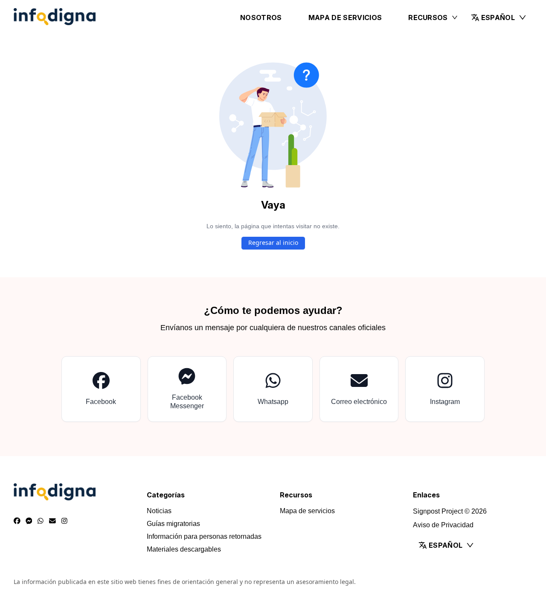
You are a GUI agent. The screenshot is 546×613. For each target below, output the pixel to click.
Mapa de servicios (345, 17)
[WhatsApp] (40, 521)
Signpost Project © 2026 (450, 511)
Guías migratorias (173, 523)
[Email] (52, 521)
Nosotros (261, 17)
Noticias (159, 510)
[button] (498, 17)
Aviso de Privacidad (443, 525)
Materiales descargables (184, 549)
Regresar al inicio (273, 242)
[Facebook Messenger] (29, 521)
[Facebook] (17, 521)
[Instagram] (64, 521)
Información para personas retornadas (204, 536)
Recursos (428, 17)
